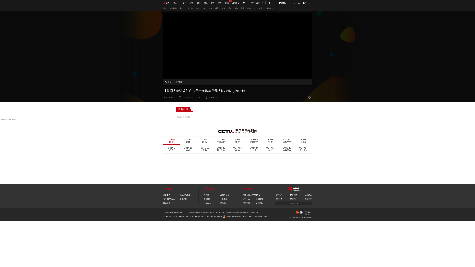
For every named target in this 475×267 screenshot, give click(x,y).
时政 (175, 3)
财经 (206, 3)
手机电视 (223, 199)
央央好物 (270, 8)
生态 (181, 8)
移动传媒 (207, 203)
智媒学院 (293, 195)
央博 (197, 8)
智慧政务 (293, 199)
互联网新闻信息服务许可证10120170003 (177, 212)
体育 (213, 3)
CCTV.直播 (255, 3)
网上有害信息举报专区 (251, 195)
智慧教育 (308, 199)
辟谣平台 (246, 199)
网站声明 (166, 203)
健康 (223, 8)
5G (255, 8)
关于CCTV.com (169, 199)
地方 (165, 8)
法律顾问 (259, 199)
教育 (220, 3)
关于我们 (278, 195)
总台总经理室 (185, 195)
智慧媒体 (278, 199)
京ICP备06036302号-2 (183, 216)
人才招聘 (259, 203)
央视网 (206, 195)
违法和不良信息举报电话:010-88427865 (245, 212)
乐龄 (230, 8)
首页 (167, 3)
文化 (204, 8)
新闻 (184, 3)
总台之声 (166, 195)
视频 (199, 3)
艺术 (242, 8)
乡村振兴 (173, 8)
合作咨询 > (293, 203)
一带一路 (189, 8)
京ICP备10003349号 (199, 216)
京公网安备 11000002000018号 (237, 216)
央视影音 (207, 199)
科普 (217, 8)
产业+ (261, 8)
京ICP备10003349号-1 (214, 216)
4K (244, 3)
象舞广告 (183, 199)
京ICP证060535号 (169, 216)
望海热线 (246, 203)
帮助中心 (223, 203)
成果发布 (308, 195)
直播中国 (235, 3)
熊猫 (227, 3)
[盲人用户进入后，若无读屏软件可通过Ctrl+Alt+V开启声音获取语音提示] (294, 3)
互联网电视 (224, 195)
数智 (249, 8)
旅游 (210, 8)
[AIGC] (282, 3)
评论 (191, 3)
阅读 (236, 8)
